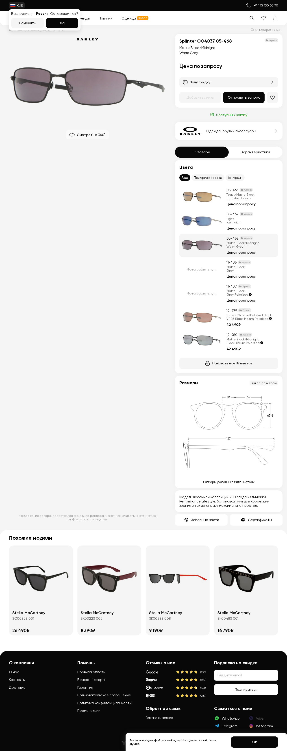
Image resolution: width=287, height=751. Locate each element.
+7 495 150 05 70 (266, 5)
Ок (254, 742)
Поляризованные (208, 177)
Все (185, 177)
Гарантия (85, 687)
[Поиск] (251, 18)
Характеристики (255, 152)
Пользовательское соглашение (104, 695)
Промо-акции (88, 710)
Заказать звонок (159, 718)
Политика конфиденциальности (104, 703)
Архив (237, 177)
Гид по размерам (264, 383)
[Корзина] (275, 18)
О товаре (202, 152)
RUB (20, 5)
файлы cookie (164, 740)
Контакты (17, 679)
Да (62, 23)
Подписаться (246, 689)
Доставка (17, 687)
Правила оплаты (91, 672)
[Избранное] (263, 18)
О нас (14, 672)
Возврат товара (91, 679)
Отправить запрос (244, 97)
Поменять (27, 23)
